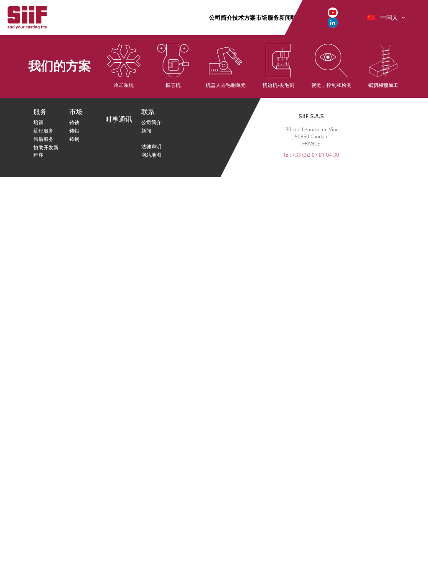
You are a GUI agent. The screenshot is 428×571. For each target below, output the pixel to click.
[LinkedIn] (333, 22)
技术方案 (244, 17)
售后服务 (43, 139)
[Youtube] (333, 12)
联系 (148, 112)
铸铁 (74, 122)
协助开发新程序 (46, 147)
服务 (273, 17)
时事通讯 (118, 119)
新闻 (285, 17)
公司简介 (220, 17)
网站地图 (151, 154)
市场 (262, 17)
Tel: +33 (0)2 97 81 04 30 (311, 154)
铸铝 (74, 130)
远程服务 (43, 130)
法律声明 (151, 146)
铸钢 (74, 139)
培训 (38, 122)
